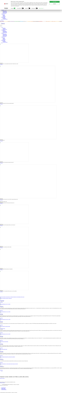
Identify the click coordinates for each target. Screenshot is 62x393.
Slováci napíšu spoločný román (3, 349)
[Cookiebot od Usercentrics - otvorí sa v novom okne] (6, 8)
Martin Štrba (1, 306)
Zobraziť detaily (41, 8)
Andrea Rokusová (2, 300)
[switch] (23, 8)
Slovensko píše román (2, 328)
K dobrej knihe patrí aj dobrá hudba (4, 341)
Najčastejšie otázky (3, 387)
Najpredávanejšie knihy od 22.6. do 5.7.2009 (5, 319)
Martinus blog (3, 23)
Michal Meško (1, 351)
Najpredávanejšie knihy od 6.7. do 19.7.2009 (5, 311)
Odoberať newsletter (2, 382)
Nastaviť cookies (3, 388)
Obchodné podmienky (3, 389)
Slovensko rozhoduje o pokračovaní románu (5, 326)
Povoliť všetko (54, 1)
